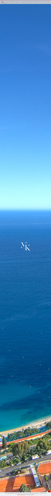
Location (23, 2)
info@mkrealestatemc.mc (21, 494)
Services (30, 2)
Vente (17, 2)
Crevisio (32, 494)
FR (42, 2)
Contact (37, 2)
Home (12, 2)
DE (48, 2)
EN (45, 2)
